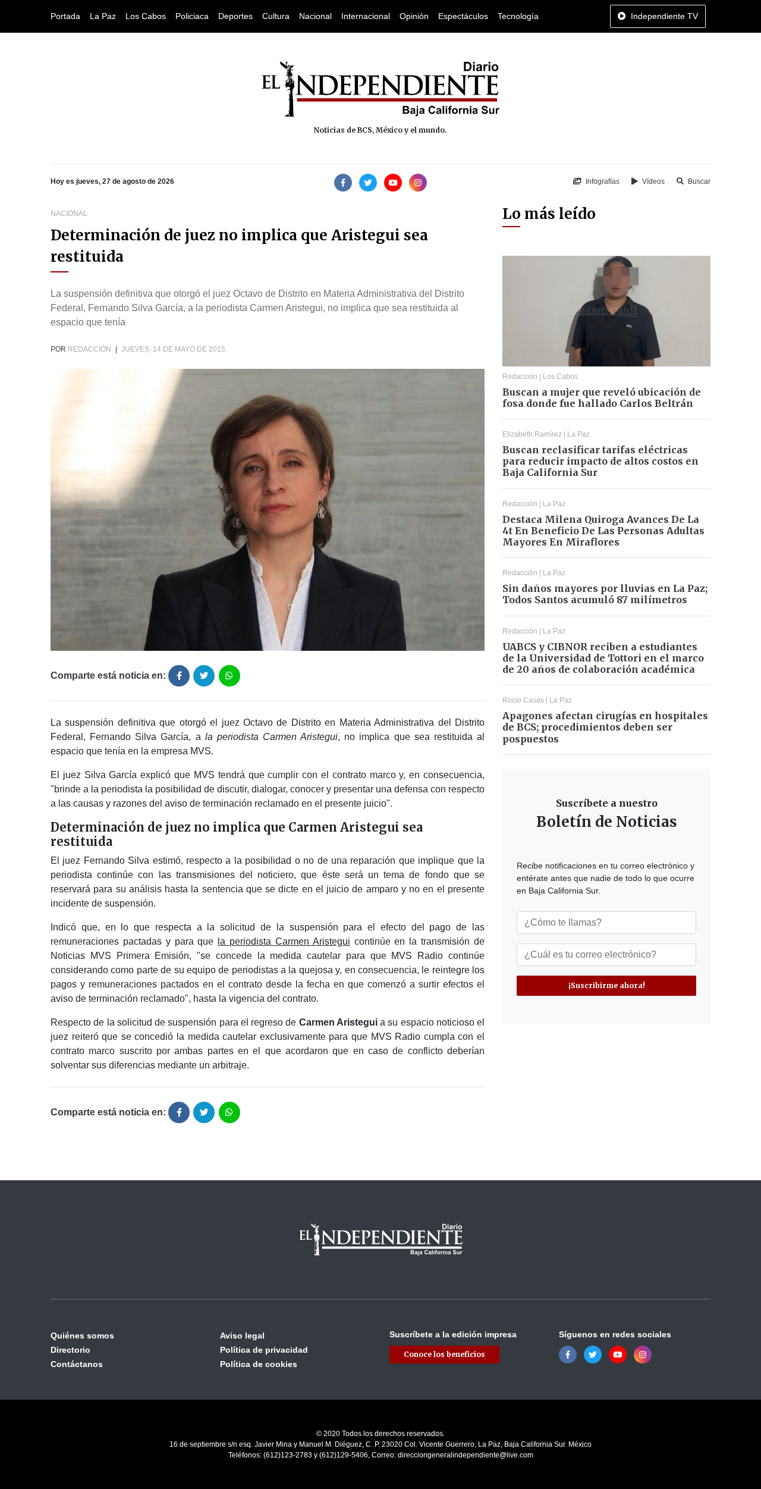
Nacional (315, 16)
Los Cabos (145, 16)
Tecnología (518, 16)
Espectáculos (463, 16)
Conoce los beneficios (444, 1354)
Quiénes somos (82, 1335)
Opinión (414, 16)
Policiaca (192, 16)
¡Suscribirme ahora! (606, 985)
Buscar (698, 181)
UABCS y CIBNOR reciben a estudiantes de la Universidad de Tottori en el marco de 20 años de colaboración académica (603, 658)
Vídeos (652, 181)
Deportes (235, 16)
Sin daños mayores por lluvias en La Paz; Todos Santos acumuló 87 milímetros (604, 594)
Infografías (602, 181)
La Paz (103, 16)
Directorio (70, 1350)
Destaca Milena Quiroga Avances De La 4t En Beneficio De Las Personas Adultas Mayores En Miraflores (603, 530)
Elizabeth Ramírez (532, 434)
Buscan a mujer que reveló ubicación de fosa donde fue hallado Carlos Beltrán (601, 397)
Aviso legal (242, 1335)
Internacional (365, 16)
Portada (65, 16)
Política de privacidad (264, 1350)
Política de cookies (258, 1364)
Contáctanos (77, 1364)
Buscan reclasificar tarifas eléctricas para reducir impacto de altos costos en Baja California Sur (600, 461)
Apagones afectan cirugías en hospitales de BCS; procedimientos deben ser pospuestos (605, 727)
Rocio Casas (523, 700)
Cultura (276, 16)
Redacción (89, 349)
